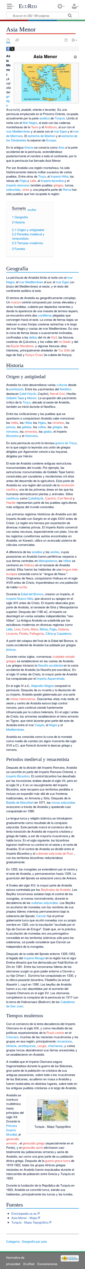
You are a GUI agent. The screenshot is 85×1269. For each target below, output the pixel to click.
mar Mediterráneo (31, 282)
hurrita (22, 587)
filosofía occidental (50, 665)
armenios (31, 431)
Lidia (33, 180)
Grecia (28, 147)
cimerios (58, 422)
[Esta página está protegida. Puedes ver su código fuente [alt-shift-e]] (59, 40)
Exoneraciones (47, 1264)
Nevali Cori (57, 393)
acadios (37, 552)
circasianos (64, 1041)
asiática (44, 118)
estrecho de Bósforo (41, 136)
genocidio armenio (12, 1141)
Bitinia (44, 629)
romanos (12, 431)
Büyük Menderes (22, 346)
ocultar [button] (31, 210)
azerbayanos (27, 1046)
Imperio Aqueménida (50, 678)
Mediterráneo (21, 131)
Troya (42, 176)
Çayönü (50, 498)
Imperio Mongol (34, 958)
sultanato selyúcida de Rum (54, 853)
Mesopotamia (48, 560)
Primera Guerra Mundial (11, 1130)
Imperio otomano (17, 185)
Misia (34, 629)
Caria (25, 629)
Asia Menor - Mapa (24, 1218)
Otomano (31, 435)
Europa (51, 140)
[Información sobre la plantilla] (75, 56)
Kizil (54, 337)
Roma (67, 189)
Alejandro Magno (42, 685)
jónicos (11, 649)
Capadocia (64, 633)
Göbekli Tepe (15, 398)
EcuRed (28, 6)
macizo (16, 302)
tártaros (11, 1046)
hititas (28, 422)
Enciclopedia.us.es (24, 1213)
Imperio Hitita (59, 176)
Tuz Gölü (64, 350)
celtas (42, 427)
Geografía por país (34, 1241)
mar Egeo (60, 131)
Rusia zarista (55, 1032)
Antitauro (51, 127)
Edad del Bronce (32, 594)
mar (9, 131)
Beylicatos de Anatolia (56, 889)
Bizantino (12, 435)
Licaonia (11, 633)
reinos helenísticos (22, 699)
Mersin (32, 398)
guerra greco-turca (57, 1160)
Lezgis (41, 1046)
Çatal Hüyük (27, 393)
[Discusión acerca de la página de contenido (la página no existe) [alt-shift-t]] (17, 40)
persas (10, 427)
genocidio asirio (32, 1147)
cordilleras (45, 315)
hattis (14, 422)
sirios (26, 189)
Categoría (12, 1241)
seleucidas (13, 189)
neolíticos (12, 498)
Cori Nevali (64, 498)
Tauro (34, 127)
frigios (42, 422)
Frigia (23, 180)
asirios (54, 552)
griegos (58, 185)
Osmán (41, 916)
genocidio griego (34, 1143)
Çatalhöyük (36, 498)
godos (48, 431)
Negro (53, 725)
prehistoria (16, 389)
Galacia (63, 629)
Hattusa (29, 565)
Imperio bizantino (52, 180)
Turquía (60, 118)
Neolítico (65, 389)
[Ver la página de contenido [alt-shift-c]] (8, 40)
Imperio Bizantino (18, 776)
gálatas (27, 427)
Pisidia (23, 633)
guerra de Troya (66, 443)
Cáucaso (12, 1037)
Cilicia (49, 633)
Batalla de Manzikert (20, 802)
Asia (61, 147)
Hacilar (11, 502)
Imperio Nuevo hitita (19, 598)
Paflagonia (37, 633)
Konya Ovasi (34, 354)
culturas (62, 385)
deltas (33, 337)
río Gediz (64, 341)
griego (7, 100)
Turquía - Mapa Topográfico (29, 1222)
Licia (17, 629)
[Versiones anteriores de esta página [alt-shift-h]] (66, 40)
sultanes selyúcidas (44, 902)
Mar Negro (30, 122)
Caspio (39, 725)
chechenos (55, 1046)
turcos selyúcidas (63, 802)
